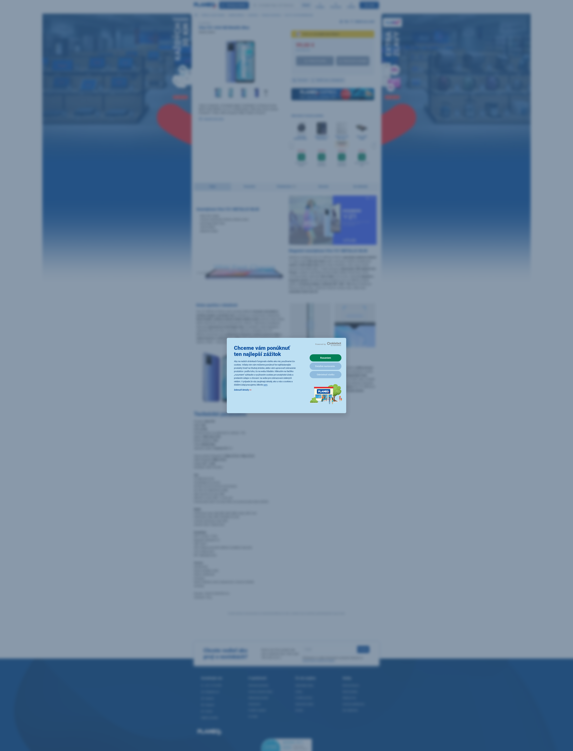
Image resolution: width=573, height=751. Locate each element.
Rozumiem (325, 358)
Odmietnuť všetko (325, 374)
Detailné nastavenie (325, 366)
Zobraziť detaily (242, 390)
